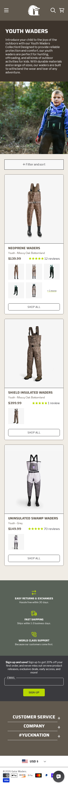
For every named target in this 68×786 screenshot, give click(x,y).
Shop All (34, 306)
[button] (6, 10)
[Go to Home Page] (33, 10)
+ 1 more (51, 290)
